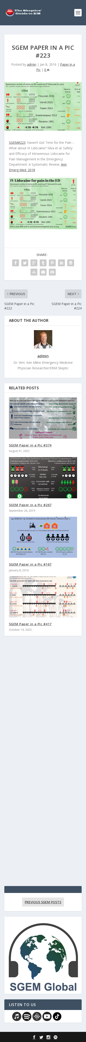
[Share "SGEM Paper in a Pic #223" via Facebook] (15, 262)
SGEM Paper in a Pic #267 (30, 505)
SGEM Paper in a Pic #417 (30, 624)
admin (31, 64)
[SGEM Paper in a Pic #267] (43, 477)
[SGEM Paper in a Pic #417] (43, 597)
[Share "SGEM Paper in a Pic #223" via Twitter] (24, 262)
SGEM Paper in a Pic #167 (30, 564)
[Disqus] (43, 707)
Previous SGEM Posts (43, 902)
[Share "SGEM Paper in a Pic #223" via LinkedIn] (61, 262)
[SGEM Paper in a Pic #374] (43, 418)
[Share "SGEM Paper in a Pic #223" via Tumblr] (43, 262)
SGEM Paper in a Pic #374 (30, 445)
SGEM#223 (17, 142)
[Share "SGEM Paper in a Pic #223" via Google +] (34, 262)
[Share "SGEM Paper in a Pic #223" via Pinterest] (52, 262)
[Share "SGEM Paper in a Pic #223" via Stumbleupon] (34, 272)
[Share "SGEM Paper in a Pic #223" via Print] (52, 272)
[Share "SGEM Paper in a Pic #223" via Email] (43, 272)
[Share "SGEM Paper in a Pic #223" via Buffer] (70, 262)
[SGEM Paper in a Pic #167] (43, 537)
